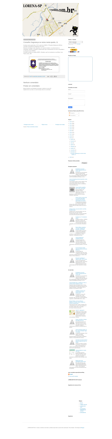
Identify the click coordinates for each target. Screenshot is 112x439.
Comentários (73, 115)
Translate (78, 44)
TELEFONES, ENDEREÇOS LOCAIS (83, 410)
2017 (71, 134)
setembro (73, 146)
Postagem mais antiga (60, 124)
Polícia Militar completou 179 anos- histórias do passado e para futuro (81, 228)
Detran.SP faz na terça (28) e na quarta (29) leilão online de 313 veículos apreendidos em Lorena (81, 199)
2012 (71, 125)
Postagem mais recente (29, 124)
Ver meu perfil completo (73, 376)
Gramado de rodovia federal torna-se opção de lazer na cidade (81, 341)
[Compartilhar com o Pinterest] (56, 76)
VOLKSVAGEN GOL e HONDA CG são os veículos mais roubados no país (77, 283)
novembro (73, 150)
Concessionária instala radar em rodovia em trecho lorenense (81, 249)
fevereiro (73, 141)
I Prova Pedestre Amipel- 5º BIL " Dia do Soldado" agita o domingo (81, 330)
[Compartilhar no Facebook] (54, 76)
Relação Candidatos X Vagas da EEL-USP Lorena (81, 259)
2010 (71, 121)
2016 (71, 132)
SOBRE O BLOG (83, 404)
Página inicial (44, 124)
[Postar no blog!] (52, 76)
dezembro (73, 151)
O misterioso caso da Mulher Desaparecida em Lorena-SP (81, 170)
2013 (71, 127)
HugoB (71, 374)
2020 (71, 157)
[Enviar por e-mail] (50, 76)
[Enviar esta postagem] (48, 76)
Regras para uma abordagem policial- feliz (81, 361)
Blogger (82, 427)
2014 (71, 128)
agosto (72, 144)
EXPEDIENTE (83, 412)
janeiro (72, 139)
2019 (71, 137)
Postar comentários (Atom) (32, 126)
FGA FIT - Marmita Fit (80, 310)
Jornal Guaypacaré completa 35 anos (80, 238)
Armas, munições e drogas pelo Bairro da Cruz (81, 320)
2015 (71, 130)
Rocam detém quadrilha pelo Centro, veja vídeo (81, 188)
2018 (71, 136)
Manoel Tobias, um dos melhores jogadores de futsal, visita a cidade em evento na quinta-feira (77, 302)
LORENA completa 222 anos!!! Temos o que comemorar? (80, 292)
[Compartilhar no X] (53, 76)
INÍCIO (81, 403)
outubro (72, 148)
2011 (71, 123)
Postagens (72, 113)
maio (72, 142)
